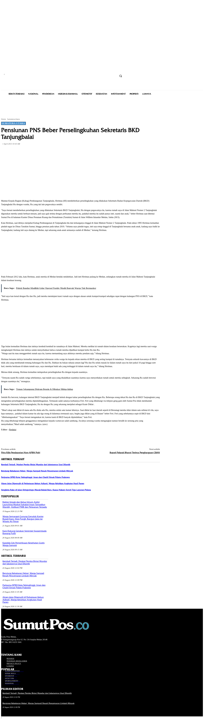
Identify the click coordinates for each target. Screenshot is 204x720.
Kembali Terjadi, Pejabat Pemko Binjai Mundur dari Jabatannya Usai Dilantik (35, 464)
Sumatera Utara (13, 119)
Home (3, 119)
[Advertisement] (102, 106)
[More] (66, 150)
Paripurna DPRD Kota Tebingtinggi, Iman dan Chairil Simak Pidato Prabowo (35, 477)
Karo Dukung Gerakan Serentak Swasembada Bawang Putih (24, 532)
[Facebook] (26, 150)
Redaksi (12, 429)
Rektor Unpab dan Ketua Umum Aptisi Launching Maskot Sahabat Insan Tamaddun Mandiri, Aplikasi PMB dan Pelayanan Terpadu (24, 504)
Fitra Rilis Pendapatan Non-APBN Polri (20, 452)
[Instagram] (7, 647)
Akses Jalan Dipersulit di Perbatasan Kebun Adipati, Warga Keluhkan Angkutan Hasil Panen (42, 483)
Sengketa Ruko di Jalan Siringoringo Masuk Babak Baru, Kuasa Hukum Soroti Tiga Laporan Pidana (46, 490)
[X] (36, 150)
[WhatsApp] (56, 150)
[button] (120, 76)
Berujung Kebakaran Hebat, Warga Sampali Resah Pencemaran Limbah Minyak (37, 471)
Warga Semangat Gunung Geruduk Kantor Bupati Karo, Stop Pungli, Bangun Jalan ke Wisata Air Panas (22, 519)
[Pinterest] (46, 150)
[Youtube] (17, 647)
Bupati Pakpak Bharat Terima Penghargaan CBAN (135, 452)
